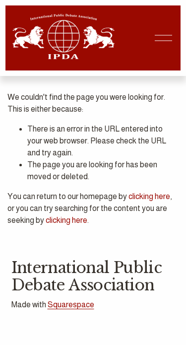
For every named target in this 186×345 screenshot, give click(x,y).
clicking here (149, 196)
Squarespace (71, 304)
